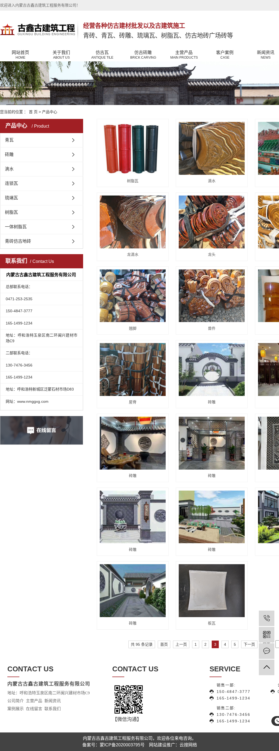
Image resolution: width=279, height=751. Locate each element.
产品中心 (49, 112)
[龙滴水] (133, 222)
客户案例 (224, 54)
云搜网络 (188, 745)
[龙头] (212, 222)
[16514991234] (266, 618)
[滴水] (212, 148)
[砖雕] (212, 369)
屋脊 (133, 402)
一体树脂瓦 (16, 226)
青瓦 (9, 140)
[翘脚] (133, 295)
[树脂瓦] (133, 148)
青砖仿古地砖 (18, 241)
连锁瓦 (11, 183)
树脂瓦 (11, 212)
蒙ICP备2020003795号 (122, 745)
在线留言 (34, 709)
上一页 (181, 644)
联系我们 (52, 709)
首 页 (33, 112)
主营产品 (184, 54)
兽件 (212, 328)
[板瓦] (212, 590)
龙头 (212, 254)
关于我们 (61, 54)
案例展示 (15, 709)
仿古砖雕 (143, 54)
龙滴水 (132, 254)
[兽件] (212, 295)
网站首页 (20, 54)
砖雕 (9, 154)
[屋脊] (133, 369)
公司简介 (15, 701)
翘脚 (133, 328)
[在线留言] (266, 651)
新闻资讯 (53, 701)
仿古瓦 (102, 54)
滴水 (9, 169)
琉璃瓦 (11, 198)
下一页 (249, 644)
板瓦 (212, 623)
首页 (164, 644)
